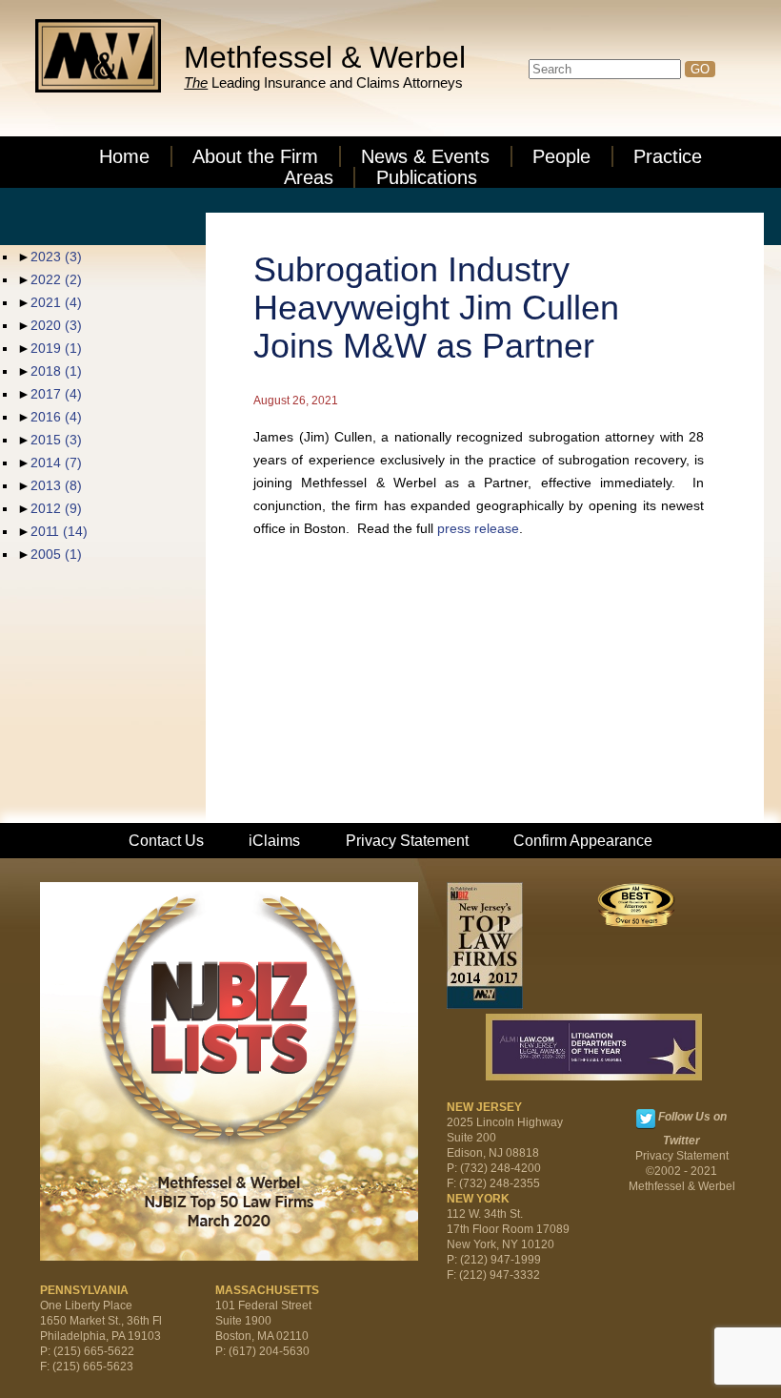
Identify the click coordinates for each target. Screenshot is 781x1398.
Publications (426, 177)
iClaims (274, 841)
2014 (56, 462)
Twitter (645, 1118)
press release (478, 528)
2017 (56, 393)
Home (124, 156)
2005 (56, 554)
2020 (56, 325)
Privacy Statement (407, 841)
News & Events (425, 156)
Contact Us (166, 841)
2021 (56, 302)
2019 (56, 348)
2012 (56, 508)
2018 (56, 371)
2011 (59, 531)
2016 (56, 416)
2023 (56, 256)
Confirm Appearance (582, 841)
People (561, 156)
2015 (56, 439)
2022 (56, 279)
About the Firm (255, 156)
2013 (56, 485)
